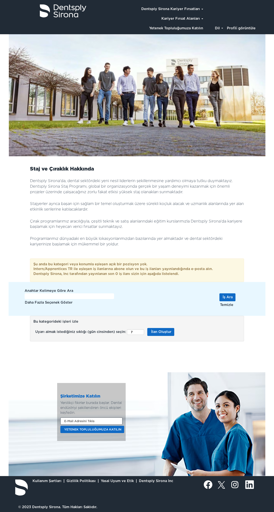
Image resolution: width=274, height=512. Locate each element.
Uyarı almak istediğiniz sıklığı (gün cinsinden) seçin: (80, 332)
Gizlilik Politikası (81, 481)
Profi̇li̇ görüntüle (241, 28)
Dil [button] (218, 28)
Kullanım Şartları (47, 481)
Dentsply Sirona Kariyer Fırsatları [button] (171, 9)
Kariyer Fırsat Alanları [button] (181, 18)
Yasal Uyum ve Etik (117, 481)
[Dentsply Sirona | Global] (21, 487)
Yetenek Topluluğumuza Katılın (176, 28)
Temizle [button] (226, 305)
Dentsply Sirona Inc (156, 481)
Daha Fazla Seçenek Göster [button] (49, 302)
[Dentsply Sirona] (45, 11)
